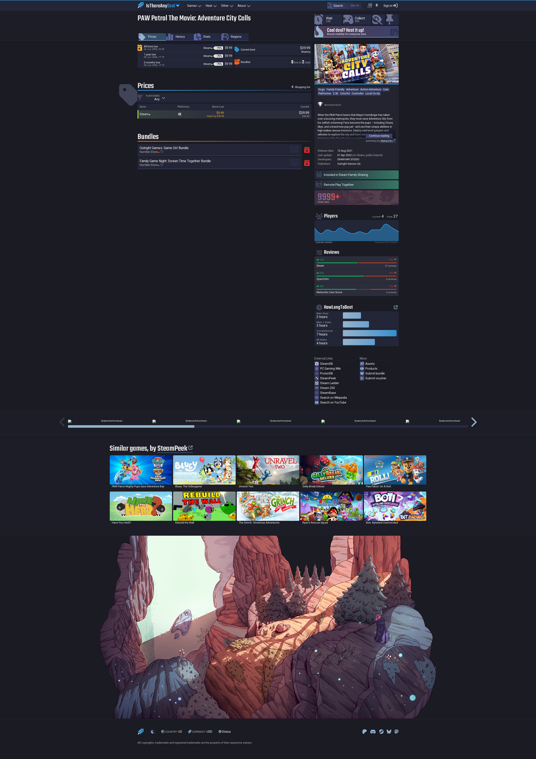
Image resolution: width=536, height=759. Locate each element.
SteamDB (326, 363)
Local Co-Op (372, 93)
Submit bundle (375, 373)
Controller (358, 93)
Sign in (388, 5)
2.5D (335, 93)
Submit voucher (375, 378)
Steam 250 (327, 388)
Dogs (321, 89)
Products (371, 368)
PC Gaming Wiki (330, 368)
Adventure (352, 89)
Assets (370, 363)
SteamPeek (328, 378)
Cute (386, 89)
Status (226, 731)
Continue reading (379, 135)
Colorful (345, 93)
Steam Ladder (329, 383)
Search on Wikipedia (333, 397)
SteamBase (328, 392)
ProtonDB (326, 373)
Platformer (324, 93)
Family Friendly (335, 89)
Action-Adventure (370, 89)
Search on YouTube (333, 402)
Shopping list (302, 87)
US (173, 731)
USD (202, 731)
